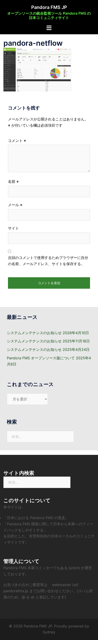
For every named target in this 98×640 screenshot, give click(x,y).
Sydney (49, 632)
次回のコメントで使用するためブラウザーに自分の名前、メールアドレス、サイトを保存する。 (48, 260)
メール (15, 205)
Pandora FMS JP (49, 7)
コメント (17, 140)
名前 (13, 181)
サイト (13, 228)
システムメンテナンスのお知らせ (34, 333)
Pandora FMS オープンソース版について (41, 358)
